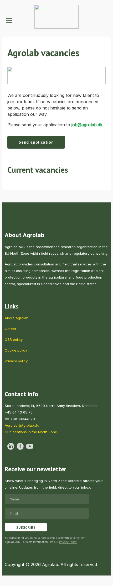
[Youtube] (29, 446)
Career (10, 329)
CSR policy (14, 339)
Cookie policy (16, 350)
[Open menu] (7, 21)
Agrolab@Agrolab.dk (22, 425)
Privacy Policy (68, 541)
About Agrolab (16, 318)
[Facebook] (20, 446)
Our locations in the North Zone (31, 432)
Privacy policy (16, 361)
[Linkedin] (11, 446)
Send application (36, 142)
